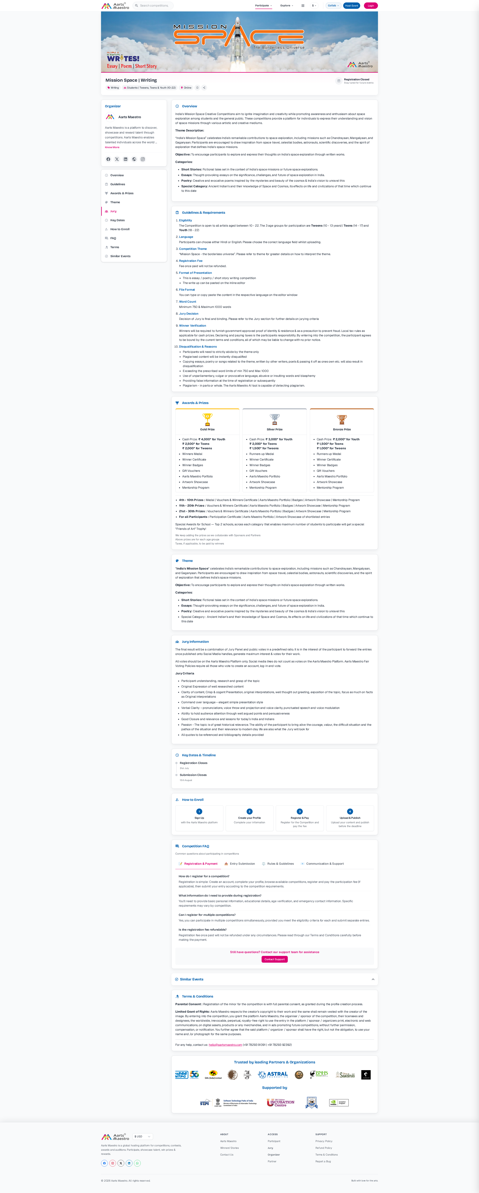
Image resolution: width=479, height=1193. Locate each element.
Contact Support (275, 959)
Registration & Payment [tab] (198, 864)
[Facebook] (108, 159)
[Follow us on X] (121, 1163)
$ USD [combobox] (138, 1136)
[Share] (204, 88)
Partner (272, 1161)
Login (371, 5)
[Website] (134, 159)
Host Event (351, 5)
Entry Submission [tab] (239, 864)
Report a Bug (323, 1161)
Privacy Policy (323, 1141)
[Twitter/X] (117, 159)
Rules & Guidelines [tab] (278, 864)
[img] (136, 5)
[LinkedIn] (125, 159)
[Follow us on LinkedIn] (129, 1163)
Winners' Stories (229, 1148)
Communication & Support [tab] (322, 864)
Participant (274, 1141)
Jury (270, 1148)
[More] (303, 5)
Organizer (274, 1154)
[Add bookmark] (197, 88)
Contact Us (226, 1154)
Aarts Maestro (228, 1141)
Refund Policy (323, 1148)
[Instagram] (142, 159)
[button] (274, 979)
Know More (112, 147)
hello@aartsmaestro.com (225, 1045)
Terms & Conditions (326, 1154)
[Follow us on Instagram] (112, 1163)
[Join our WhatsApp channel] (137, 1163)
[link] (134, 117)
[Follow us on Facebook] (104, 1163)
